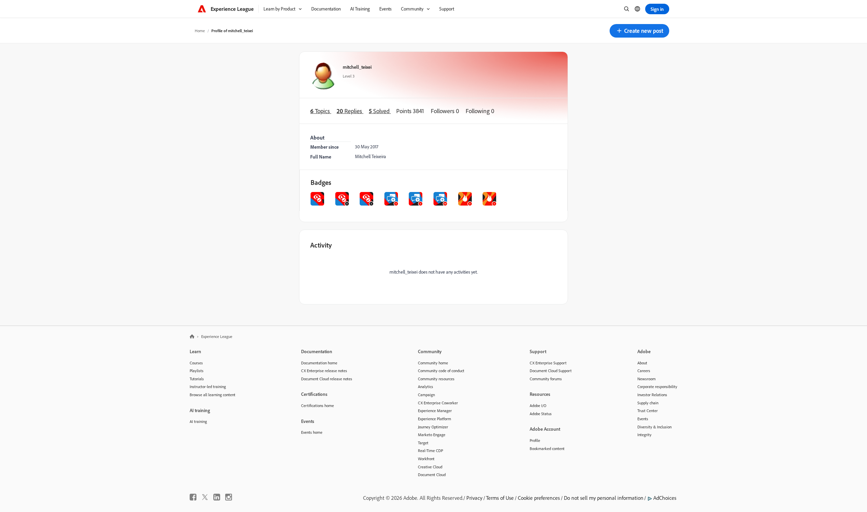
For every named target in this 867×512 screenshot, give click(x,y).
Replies (350, 111)
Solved (380, 111)
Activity (321, 245)
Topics (320, 111)
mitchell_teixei (357, 67)
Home (200, 30)
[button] (639, 31)
